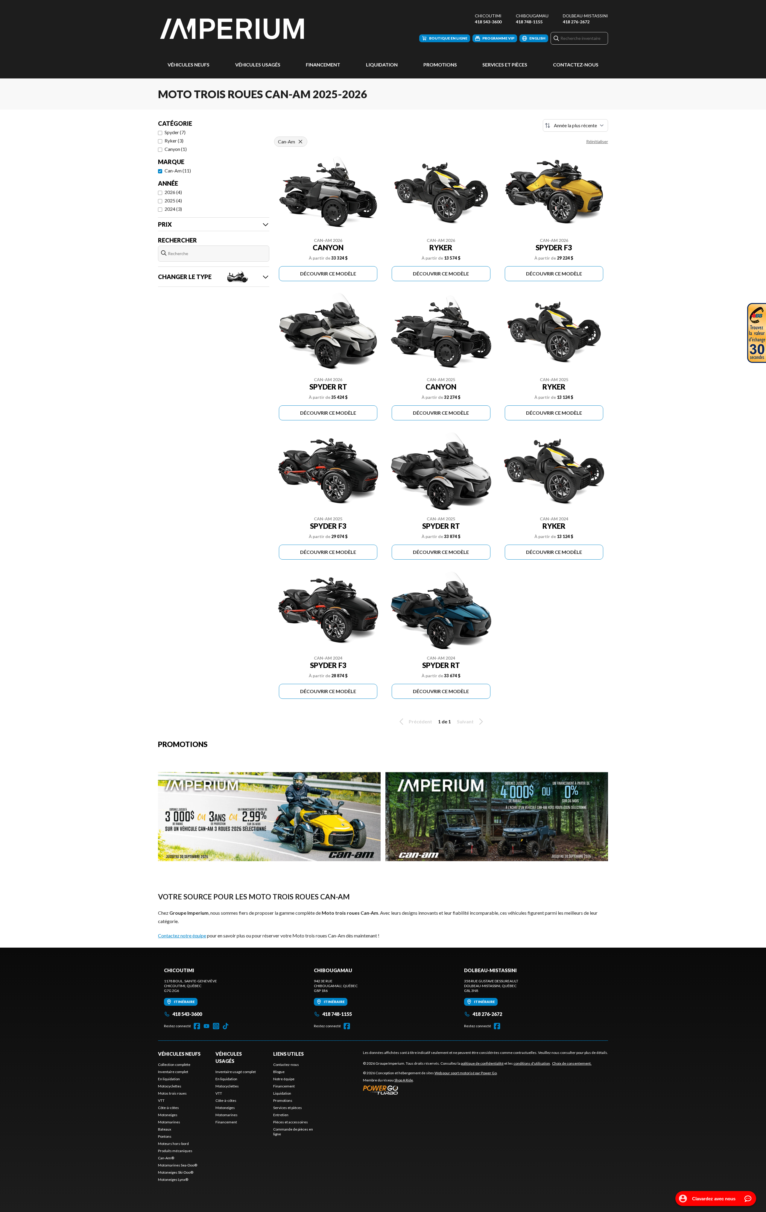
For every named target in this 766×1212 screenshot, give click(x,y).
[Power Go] (430, 1090)
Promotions (440, 64)
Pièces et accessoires (290, 1122)
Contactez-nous (575, 64)
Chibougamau (532, 15)
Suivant (465, 721)
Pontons (164, 1136)
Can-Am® (166, 1158)
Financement (323, 64)
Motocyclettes (169, 1086)
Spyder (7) (175, 132)
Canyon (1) (176, 149)
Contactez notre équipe (182, 935)
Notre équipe (283, 1079)
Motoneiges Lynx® (173, 1179)
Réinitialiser (597, 141)
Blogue (279, 1071)
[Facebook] (196, 1026)
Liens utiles (288, 1054)
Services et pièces (504, 64)
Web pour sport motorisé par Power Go (465, 1073)
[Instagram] (216, 1026)
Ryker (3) (174, 140)
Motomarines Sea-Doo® (177, 1165)
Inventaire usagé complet (235, 1071)
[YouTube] (206, 1026)
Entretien (280, 1115)
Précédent (420, 721)
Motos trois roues (172, 1093)
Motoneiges (167, 1115)
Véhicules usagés (257, 64)
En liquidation (169, 1079)
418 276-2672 (576, 21)
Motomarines (169, 1122)
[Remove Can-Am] (300, 141)
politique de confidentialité (482, 1063)
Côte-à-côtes (168, 1107)
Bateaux (164, 1129)
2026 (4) (173, 192)
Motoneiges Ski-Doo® (175, 1172)
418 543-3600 (488, 21)
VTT (161, 1100)
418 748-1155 (529, 21)
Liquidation (382, 64)
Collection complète (174, 1064)
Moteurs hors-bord (173, 1143)
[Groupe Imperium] (233, 29)
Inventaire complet (173, 1071)
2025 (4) (173, 200)
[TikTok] (225, 1026)
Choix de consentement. (572, 1063)
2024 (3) (173, 209)
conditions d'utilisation (531, 1063)
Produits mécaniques (175, 1151)
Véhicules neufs (188, 64)
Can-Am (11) (178, 170)
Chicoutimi (488, 15)
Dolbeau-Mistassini (585, 15)
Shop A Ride (403, 1080)
